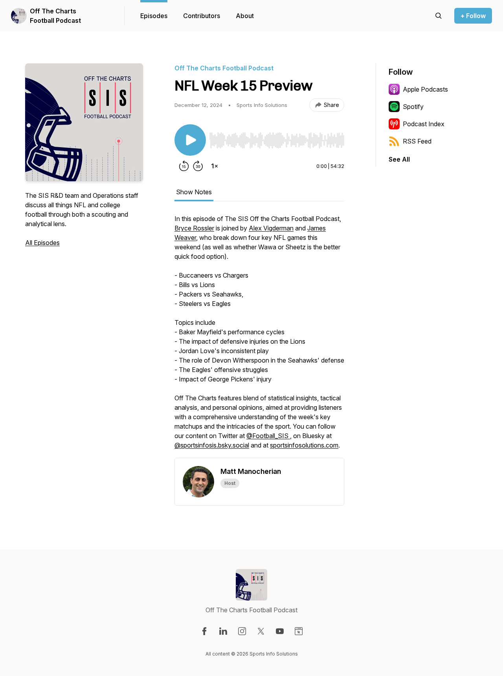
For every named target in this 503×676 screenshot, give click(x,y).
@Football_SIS (268, 436)
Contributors (201, 16)
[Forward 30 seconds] (198, 165)
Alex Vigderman (271, 228)
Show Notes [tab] (194, 192)
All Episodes (42, 243)
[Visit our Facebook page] (204, 631)
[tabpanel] (259, 336)
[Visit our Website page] (299, 631)
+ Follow (473, 16)
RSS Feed (417, 141)
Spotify (413, 107)
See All (399, 159)
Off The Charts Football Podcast (55, 15)
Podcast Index (423, 124)
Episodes (153, 16)
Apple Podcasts (425, 89)
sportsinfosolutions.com (304, 445)
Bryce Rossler (194, 228)
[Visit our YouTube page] (280, 631)
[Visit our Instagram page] (242, 631)
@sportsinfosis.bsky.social (211, 445)
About (245, 16)
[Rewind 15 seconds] (183, 165)
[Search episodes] (438, 15)
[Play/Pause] (190, 140)
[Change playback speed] (214, 165)
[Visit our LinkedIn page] (223, 631)
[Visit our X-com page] (261, 631)
